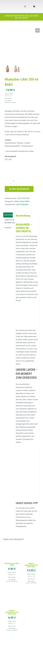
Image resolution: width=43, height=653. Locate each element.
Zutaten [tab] (7, 228)
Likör (18, 204)
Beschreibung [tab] (8, 215)
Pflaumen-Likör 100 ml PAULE (12, 564)
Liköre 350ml (25, 201)
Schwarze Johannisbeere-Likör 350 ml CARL (31, 565)
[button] (37, 30)
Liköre (16, 201)
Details (12, 554)
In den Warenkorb (19, 189)
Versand (9, 100)
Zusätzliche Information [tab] (8, 221)
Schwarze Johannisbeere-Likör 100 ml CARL (12, 612)
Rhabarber (24, 204)
